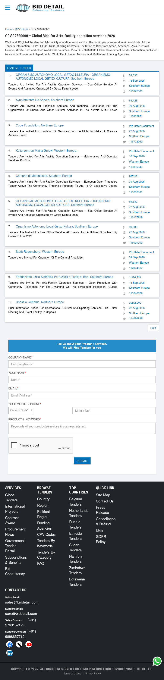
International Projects (15, 508)
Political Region (43, 514)
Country (43, 498)
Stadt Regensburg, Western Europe (40, 251)
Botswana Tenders (77, 581)
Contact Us (105, 501)
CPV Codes (46, 534)
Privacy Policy (93, 673)
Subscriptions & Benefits (16, 559)
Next (153, 328)
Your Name (17, 373)
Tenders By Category (46, 554)
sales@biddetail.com (21, 602)
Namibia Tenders (75, 558)
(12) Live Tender (19, 68)
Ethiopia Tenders (75, 535)
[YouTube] (28, 644)
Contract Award (12, 520)
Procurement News (15, 531)
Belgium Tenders (75, 501)
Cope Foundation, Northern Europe (40, 125)
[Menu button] (8, 7)
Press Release (102, 509)
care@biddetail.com (21, 613)
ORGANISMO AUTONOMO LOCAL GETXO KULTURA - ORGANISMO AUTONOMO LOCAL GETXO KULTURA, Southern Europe (63, 76)
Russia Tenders (75, 524)
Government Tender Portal (15, 546)
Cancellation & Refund (106, 521)
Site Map (103, 494)
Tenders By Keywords (46, 543)
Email (13, 388)
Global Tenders (11, 497)
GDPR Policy (101, 539)
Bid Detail (144, 669)
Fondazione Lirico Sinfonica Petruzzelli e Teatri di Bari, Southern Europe (64, 277)
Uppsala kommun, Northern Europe (40, 302)
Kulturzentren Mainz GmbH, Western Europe (46, 150)
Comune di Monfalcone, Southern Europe (44, 175)
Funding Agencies (44, 525)
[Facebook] (9, 644)
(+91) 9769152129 (20, 622)
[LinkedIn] (9, 653)
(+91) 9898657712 (20, 633)
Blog (99, 530)
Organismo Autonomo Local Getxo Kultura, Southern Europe (57, 226)
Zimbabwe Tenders (77, 570)
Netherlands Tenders (78, 513)
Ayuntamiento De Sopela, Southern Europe (45, 100)
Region (42, 505)
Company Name (20, 357)
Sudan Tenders (75, 547)
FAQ (40, 563)
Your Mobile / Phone (24, 404)
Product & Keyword (24, 419)
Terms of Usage (72, 673)
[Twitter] (19, 644)
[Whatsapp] (157, 661)
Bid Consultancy (15, 571)
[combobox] (21, 410)
